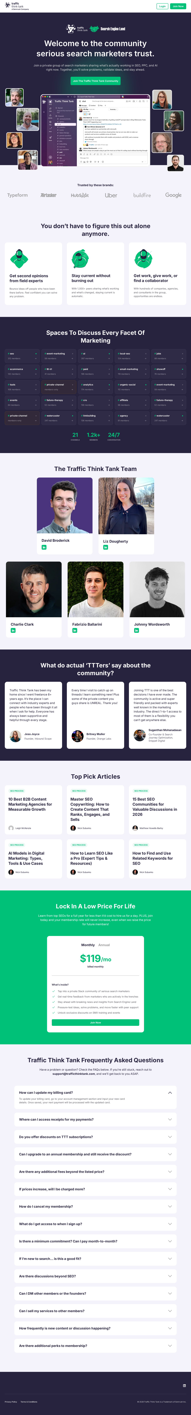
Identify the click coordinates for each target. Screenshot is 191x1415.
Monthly (88, 945)
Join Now (178, 6)
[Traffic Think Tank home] (19, 6)
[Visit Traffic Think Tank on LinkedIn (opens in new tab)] (184, 1385)
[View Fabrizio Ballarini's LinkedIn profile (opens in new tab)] (74, 630)
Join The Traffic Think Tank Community (95, 80)
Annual (104, 945)
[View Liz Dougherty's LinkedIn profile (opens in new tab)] (105, 547)
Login (162, 6)
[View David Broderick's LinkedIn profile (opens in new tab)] (44, 547)
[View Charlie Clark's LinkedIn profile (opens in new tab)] (13, 630)
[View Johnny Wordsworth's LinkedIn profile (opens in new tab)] (136, 630)
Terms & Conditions (29, 1402)
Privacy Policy (11, 1402)
